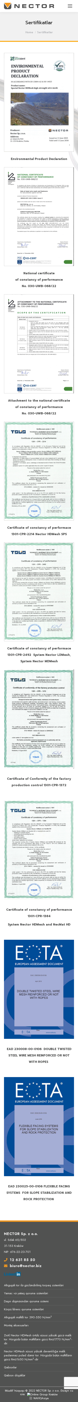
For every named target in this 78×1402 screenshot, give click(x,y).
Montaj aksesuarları (16, 1325)
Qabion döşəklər (14, 1375)
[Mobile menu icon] (70, 6)
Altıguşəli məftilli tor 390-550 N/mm (28, 1317)
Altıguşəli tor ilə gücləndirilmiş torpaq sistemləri (34, 1285)
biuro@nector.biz (26, 1265)
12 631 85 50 (22, 1259)
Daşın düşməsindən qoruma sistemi (26, 1301)
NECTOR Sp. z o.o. (47, 1391)
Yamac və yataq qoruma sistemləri (26, 1293)
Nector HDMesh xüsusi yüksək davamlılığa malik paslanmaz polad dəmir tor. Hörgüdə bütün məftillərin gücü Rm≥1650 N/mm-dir (38, 1355)
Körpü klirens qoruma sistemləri (24, 1309)
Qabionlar (10, 1367)
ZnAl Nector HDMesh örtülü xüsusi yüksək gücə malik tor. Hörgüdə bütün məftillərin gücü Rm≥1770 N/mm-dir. (38, 1339)
